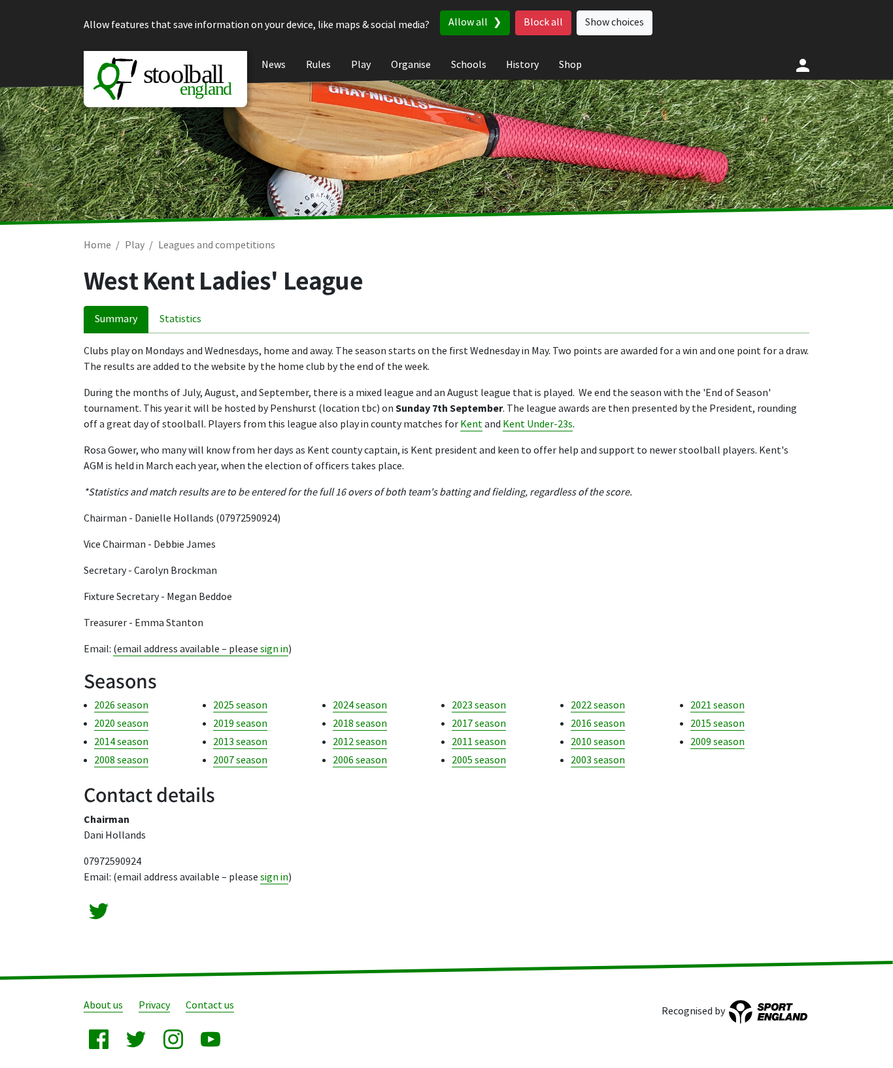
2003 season (598, 760)
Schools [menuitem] (468, 65)
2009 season (717, 742)
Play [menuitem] (361, 65)
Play (134, 245)
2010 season (598, 742)
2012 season (360, 742)
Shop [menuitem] (570, 65)
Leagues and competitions (216, 245)
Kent (471, 424)
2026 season (121, 705)
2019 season (240, 724)
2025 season (240, 705)
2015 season (717, 724)
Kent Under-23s (538, 424)
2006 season (360, 760)
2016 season (598, 724)
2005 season (479, 760)
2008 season (121, 760)
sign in (274, 649)
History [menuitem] (522, 65)
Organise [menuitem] (411, 65)
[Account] (802, 65)
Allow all (468, 22)
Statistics (180, 319)
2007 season (240, 760)
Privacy (154, 1005)
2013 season (240, 742)
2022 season (598, 705)
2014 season (121, 742)
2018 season (360, 724)
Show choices (614, 22)
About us (103, 1005)
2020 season (121, 724)
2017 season (479, 724)
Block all (543, 22)
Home (97, 245)
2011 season (479, 742)
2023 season (479, 705)
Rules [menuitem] (318, 65)
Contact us (210, 1005)
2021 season (717, 705)
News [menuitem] (273, 65)
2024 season (360, 705)
